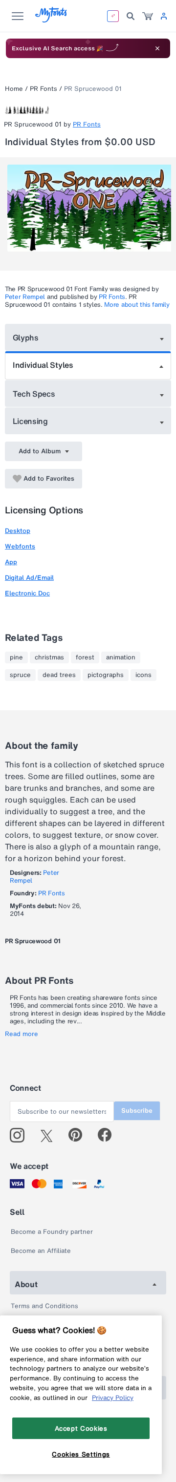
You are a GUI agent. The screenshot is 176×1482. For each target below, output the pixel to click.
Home (14, 88)
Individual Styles (43, 365)
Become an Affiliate (41, 1250)
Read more (21, 1034)
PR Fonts (43, 88)
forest (85, 657)
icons (143, 675)
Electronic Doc (27, 593)
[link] (147, 16)
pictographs (106, 675)
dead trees (59, 675)
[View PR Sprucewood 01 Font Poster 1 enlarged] (89, 208)
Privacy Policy (112, 1397)
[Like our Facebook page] (109, 1135)
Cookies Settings (81, 1454)
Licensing (30, 421)
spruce (20, 675)
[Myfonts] (51, 20)
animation (120, 657)
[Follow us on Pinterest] (79, 1135)
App (11, 562)
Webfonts (20, 546)
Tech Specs (34, 394)
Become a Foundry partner (52, 1231)
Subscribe (137, 1110)
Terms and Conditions (44, 1306)
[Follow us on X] (50, 1135)
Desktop (17, 530)
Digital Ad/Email (29, 577)
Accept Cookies (81, 1428)
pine (16, 657)
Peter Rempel (25, 296)
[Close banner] (157, 48)
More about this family (136, 304)
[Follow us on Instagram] (21, 1135)
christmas (49, 657)
